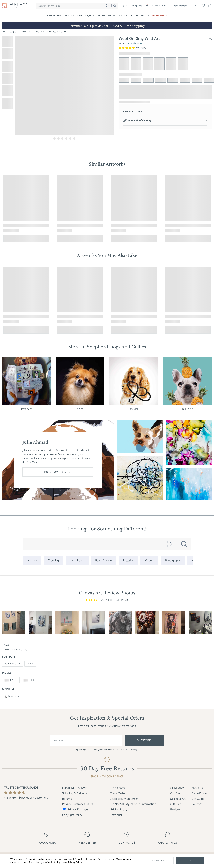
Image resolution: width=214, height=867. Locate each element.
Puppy (30, 663)
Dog (37, 32)
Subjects (14, 32)
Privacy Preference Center (78, 804)
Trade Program (201, 793)
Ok (190, 860)
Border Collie (13, 663)
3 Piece (13, 680)
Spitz (80, 409)
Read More (32, 462)
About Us (197, 788)
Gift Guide (198, 798)
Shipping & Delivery (74, 793)
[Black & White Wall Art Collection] (103, 560)
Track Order (117, 793)
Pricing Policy (118, 809)
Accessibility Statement (124, 798)
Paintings (13, 696)
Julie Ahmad (134, 43)
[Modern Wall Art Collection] (149, 560)
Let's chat (116, 815)
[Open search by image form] (108, 5)
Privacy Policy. (132, 749)
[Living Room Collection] (77, 560)
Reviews (175, 809)
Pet (30, 32)
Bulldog (187, 409)
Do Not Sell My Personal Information (133, 804)
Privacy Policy (75, 862)
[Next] (210, 208)
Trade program (180, 5)
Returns (67, 798)
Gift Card (176, 804)
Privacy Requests (78, 809)
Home (4, 32)
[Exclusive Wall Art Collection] (128, 560)
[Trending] (53, 560)
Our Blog (175, 793)
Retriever (26, 409)
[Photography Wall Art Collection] (173, 560)
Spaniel (133, 409)
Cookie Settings (53, 862)
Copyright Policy (72, 815)
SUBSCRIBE (144, 740)
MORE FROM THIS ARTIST (58, 471)
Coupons (197, 804)
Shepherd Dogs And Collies (54, 32)
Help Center (117, 788)
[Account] (195, 7)
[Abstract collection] (32, 560)
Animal (23, 32)
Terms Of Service (114, 749)
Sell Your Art (178, 798)
